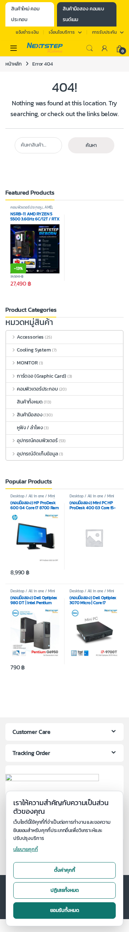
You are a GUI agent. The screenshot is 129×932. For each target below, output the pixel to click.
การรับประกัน (104, 32)
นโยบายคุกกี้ (25, 849)
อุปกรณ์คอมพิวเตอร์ (37, 440)
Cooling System (34, 350)
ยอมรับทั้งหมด (64, 910)
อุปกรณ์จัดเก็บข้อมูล (37, 454)
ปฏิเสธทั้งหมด (65, 890)
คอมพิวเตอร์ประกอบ (26, 207)
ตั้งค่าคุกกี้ (64, 870)
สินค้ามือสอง (30, 415)
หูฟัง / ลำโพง (30, 427)
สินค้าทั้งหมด (30, 402)
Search (90, 48)
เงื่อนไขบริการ (62, 32)
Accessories (30, 337)
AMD (48, 207)
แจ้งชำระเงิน (27, 32)
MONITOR (27, 363)
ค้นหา (91, 145)
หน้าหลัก (13, 64)
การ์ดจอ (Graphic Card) (41, 376)
